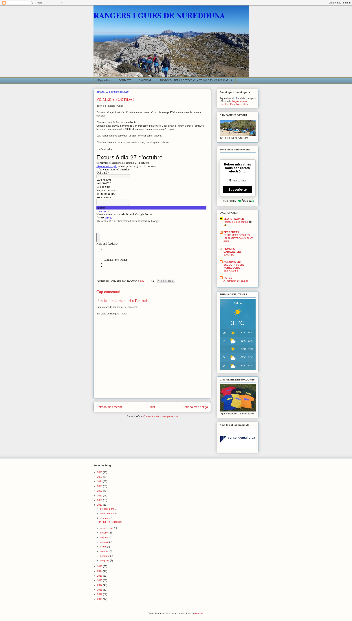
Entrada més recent (109, 407)
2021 (100, 495)
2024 (100, 481)
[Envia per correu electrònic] (159, 281)
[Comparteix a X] (166, 281)
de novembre (107, 513)
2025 (100, 477)
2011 (100, 599)
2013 (100, 589)
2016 (100, 575)
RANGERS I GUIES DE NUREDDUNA (159, 15)
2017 (100, 571)
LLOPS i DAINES (233, 218)
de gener (105, 560)
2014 (100, 585)
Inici (152, 407)
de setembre (107, 528)
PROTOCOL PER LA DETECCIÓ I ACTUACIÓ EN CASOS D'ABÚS (196, 80)
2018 (100, 566)
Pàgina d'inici (104, 80)
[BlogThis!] (162, 281)
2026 (100, 472)
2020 (100, 500)
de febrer (105, 556)
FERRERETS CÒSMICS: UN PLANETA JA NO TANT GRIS (238, 238)
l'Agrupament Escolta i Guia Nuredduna (234, 102)
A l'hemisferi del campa (235, 280)
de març (104, 551)
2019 (100, 504)
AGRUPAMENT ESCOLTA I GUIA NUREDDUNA (233, 264)
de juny (104, 537)
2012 (100, 594)
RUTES (227, 277)
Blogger (199, 613)
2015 (100, 580)
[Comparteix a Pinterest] (173, 281)
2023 (100, 486)
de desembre (107, 508)
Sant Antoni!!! (230, 270)
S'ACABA (228, 254)
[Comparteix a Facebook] (169, 281)
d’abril (103, 546)
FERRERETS (231, 232)
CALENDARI (145, 80)
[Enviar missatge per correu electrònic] (152, 280)
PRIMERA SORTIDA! (110, 522)
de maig (104, 542)
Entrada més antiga (195, 407)
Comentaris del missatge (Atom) (160, 416)
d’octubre (105, 518)
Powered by (228, 200)
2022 (100, 490)
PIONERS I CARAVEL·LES (232, 250)
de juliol (104, 532)
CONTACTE (125, 80)
